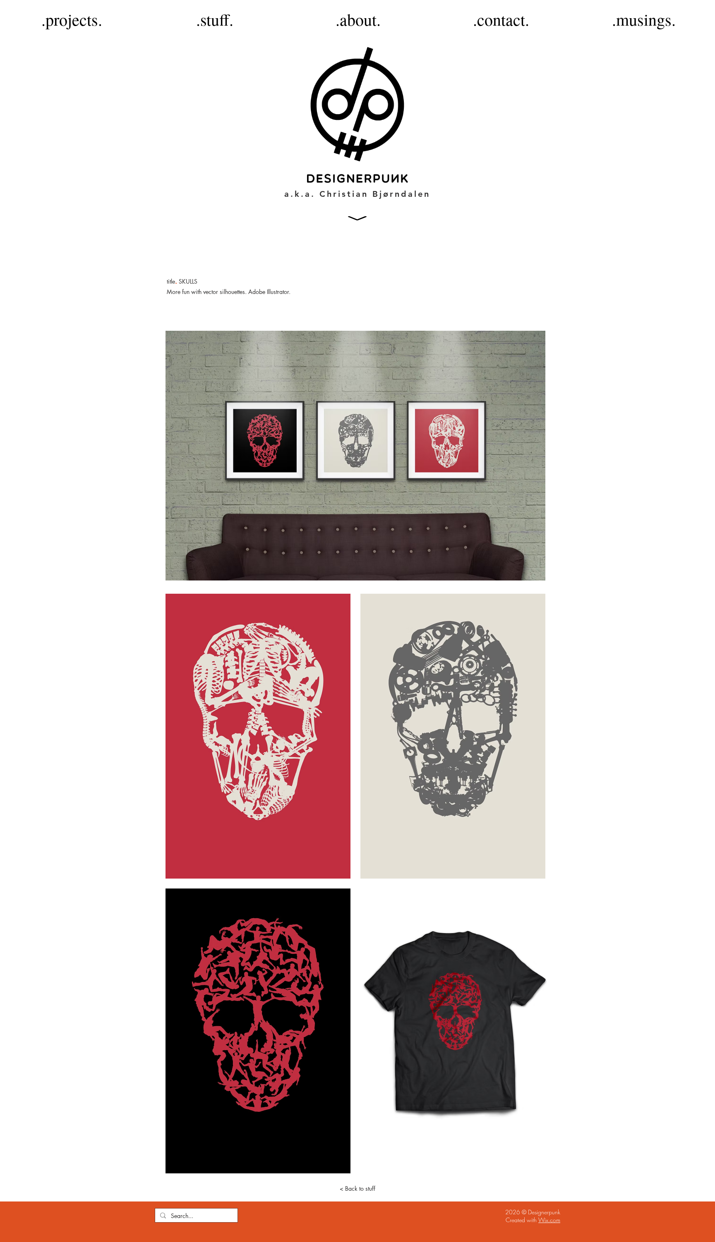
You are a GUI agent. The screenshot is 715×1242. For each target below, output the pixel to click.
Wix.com (549, 1220)
